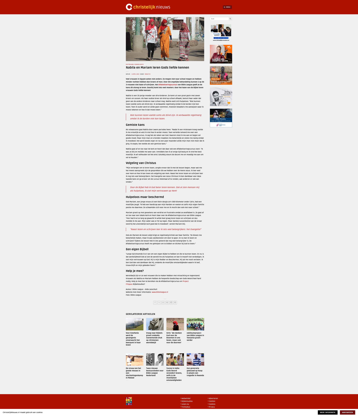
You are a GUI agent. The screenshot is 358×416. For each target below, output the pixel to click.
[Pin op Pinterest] (167, 302)
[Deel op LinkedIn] (171, 302)
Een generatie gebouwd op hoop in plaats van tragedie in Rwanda (195, 372)
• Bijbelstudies (186, 401)
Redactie (147, 74)
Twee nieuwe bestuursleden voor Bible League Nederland (154, 372)
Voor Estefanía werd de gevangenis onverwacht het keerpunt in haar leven (133, 339)
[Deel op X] (159, 302)
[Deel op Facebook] (155, 302)
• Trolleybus (185, 407)
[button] (227, 7)
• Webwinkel (185, 398)
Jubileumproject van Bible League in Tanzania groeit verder (195, 336)
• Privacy (211, 407)
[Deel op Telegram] (175, 302)
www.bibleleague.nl (160, 292)
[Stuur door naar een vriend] (163, 302)
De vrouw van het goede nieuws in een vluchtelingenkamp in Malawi (134, 373)
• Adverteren (213, 398)
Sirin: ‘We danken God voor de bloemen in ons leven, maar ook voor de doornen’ (174, 338)
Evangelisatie (139, 64)
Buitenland (130, 64)
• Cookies (211, 404)
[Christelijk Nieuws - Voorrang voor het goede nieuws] (149, 7)
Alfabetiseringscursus (167, 85)
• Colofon (211, 401)
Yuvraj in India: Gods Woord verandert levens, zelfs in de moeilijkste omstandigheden (174, 374)
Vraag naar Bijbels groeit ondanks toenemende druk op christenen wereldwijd (154, 338)
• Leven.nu (184, 404)
